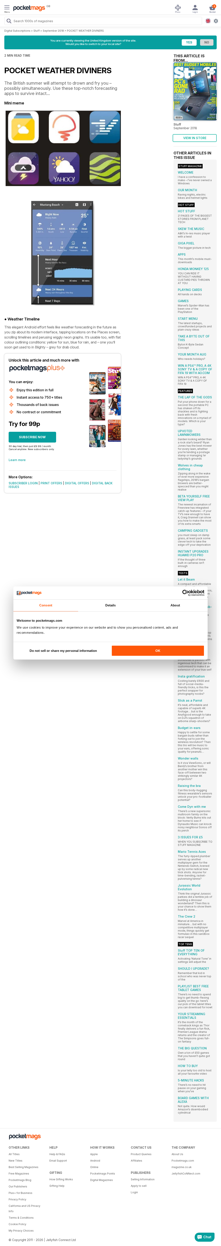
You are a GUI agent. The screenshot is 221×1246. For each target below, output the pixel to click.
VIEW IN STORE (194, 138)
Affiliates (136, 1160)
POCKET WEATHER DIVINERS (85, 30)
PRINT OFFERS (51, 483)
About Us (177, 1154)
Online (94, 1167)
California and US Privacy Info (24, 1208)
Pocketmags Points (102, 1173)
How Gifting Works (61, 1179)
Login (134, 1192)
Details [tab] (110, 605)
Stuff (36, 30)
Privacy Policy (17, 1199)
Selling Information (143, 1179)
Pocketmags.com (183, 1160)
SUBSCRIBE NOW (32, 437)
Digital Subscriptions (17, 30)
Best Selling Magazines (23, 1167)
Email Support (58, 1160)
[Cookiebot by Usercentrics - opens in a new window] (185, 593)
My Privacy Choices (21, 1230)
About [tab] (175, 605)
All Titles (14, 1154)
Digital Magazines (101, 1180)
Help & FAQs (57, 1154)
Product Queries (141, 1154)
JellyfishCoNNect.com (186, 1173)
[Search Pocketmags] (9, 21)
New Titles (15, 1160)
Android (95, 1160)
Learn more (17, 460)
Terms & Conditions (21, 1217)
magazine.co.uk (182, 1167)
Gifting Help (57, 1185)
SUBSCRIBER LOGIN (23, 483)
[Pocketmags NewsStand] (28, 8)
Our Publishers (18, 1186)
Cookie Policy (17, 1224)
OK (157, 651)
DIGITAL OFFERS (77, 483)
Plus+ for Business (20, 1193)
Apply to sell (139, 1185)
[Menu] (6, 8)
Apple (94, 1154)
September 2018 (53, 30)
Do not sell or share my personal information (63, 651)
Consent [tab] (45, 605)
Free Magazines (19, 1173)
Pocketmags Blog (20, 1180)
